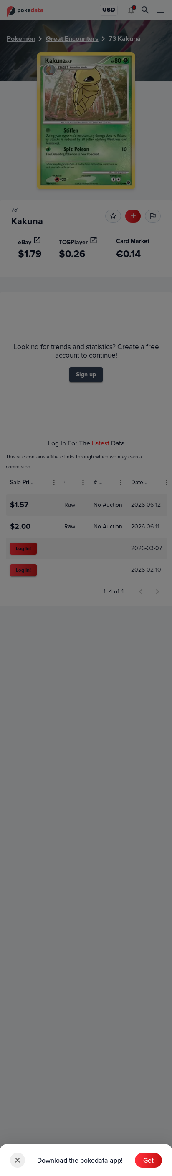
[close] (17, 1160)
